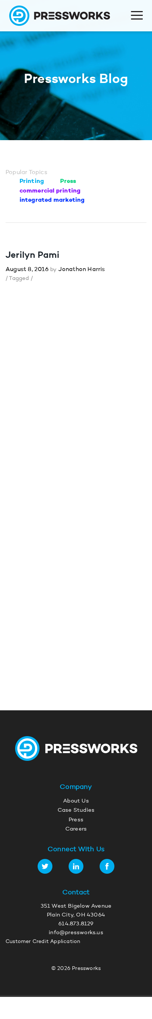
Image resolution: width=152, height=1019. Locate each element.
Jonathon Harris (81, 270)
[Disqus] (76, 394)
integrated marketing (52, 200)
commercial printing (50, 191)
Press (68, 181)
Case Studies (76, 810)
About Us (76, 801)
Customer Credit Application (43, 942)
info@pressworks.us (76, 933)
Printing (32, 181)
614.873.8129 (75, 924)
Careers (76, 829)
